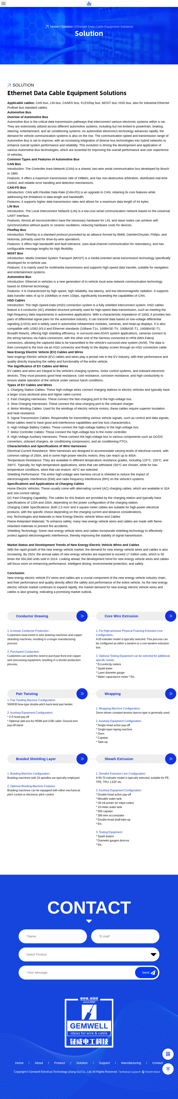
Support (104, 1063)
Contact (157, 1063)
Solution (67, 26)
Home (54, 26)
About (39, 1063)
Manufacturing (131, 1063)
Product (59, 1063)
